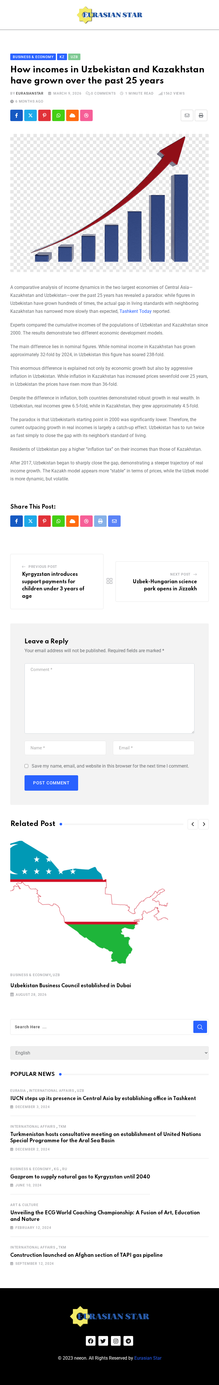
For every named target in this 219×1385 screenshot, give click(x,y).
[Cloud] (72, 115)
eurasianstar (30, 93)
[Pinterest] (44, 115)
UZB (56, 975)
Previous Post (43, 567)
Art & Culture (24, 1205)
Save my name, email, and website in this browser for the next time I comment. (110, 766)
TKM (62, 1127)
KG (56, 1169)
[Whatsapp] (58, 115)
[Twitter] (103, 1341)
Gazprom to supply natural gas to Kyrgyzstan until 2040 (80, 1177)
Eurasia (18, 1091)
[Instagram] (116, 1341)
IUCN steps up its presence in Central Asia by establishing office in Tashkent (103, 1098)
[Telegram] (128, 1341)
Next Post (180, 574)
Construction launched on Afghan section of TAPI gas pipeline (86, 1255)
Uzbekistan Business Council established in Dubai (70, 985)
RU (64, 1169)
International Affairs (51, 1091)
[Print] (201, 115)
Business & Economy (30, 975)
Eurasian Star (147, 1358)
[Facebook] (91, 1341)
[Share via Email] (187, 115)
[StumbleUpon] (86, 115)
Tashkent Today (135, 311)
